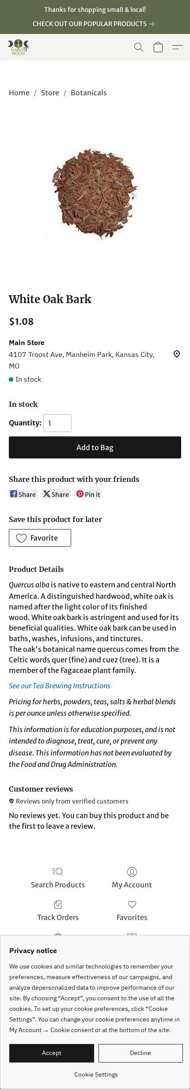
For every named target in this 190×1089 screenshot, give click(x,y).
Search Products (58, 884)
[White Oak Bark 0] (95, 193)
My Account (132, 884)
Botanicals (89, 92)
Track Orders (58, 917)
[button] (19, 47)
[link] (95, 24)
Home (19, 92)
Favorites (132, 917)
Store (50, 92)
